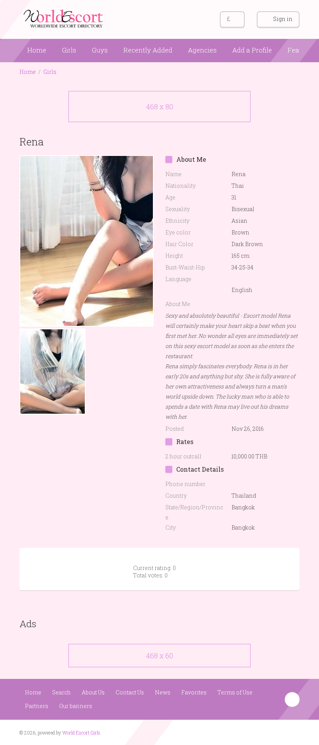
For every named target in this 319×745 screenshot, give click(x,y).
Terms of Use (234, 692)
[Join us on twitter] (293, 732)
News (162, 692)
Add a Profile (252, 49)
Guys (100, 49)
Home (36, 49)
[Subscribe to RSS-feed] (263, 732)
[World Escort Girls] (64, 18)
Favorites (194, 692)
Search (61, 692)
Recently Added (147, 49)
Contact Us (130, 692)
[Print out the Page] (277, 141)
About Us (93, 692)
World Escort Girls (81, 732)
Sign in (283, 19)
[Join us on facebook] (278, 732)
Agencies (202, 49)
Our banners (75, 706)
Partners (36, 706)
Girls (69, 49)
